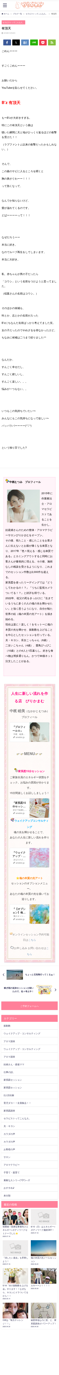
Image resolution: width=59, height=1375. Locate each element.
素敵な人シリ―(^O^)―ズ (17, 1180)
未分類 (7, 1195)
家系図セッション (13, 1079)
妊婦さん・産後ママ (14, 1064)
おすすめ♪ (9, 1187)
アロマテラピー (12, 1164)
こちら (32, 940)
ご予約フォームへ (29, 1006)
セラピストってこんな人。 (13, 22)
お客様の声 (9, 1149)
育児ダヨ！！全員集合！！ (17, 1102)
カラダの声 (9, 1133)
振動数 (7, 1025)
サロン (7, 1157)
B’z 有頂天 (11, 102)
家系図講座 (9, 1110)
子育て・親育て (12, 1172)
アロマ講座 (9, 1041)
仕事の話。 (9, 1072)
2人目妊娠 (9, 1095)
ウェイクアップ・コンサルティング (22, 1033)
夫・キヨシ (9, 1126)
